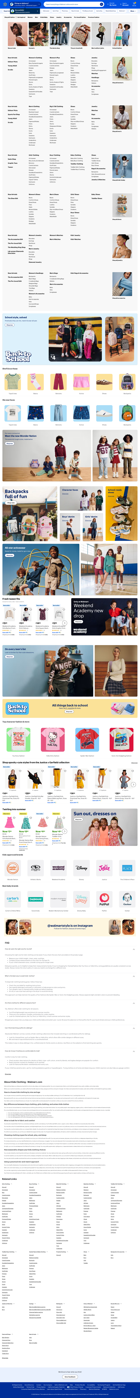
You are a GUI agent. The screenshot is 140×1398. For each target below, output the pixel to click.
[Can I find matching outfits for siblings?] (134, 1027)
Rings (93, 68)
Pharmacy (65, 11)
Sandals (73, 77)
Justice (112, 1320)
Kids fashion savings (34, 1315)
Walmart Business (94, 1389)
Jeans (30, 70)
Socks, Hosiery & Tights (36, 87)
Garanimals (87, 1320)
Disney (112, 1307)
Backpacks (95, 81)
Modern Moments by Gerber (91, 1328)
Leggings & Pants (6, 1211)
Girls (85, 1260)
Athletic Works (87, 1309)
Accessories (68, 17)
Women (30, 17)
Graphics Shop (6, 1348)
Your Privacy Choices (77, 1387)
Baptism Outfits (60, 1192)
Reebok (113, 1328)
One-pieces (59, 1219)
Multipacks (5, 1214)
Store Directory (29, 1385)
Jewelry (58, 17)
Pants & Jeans (54, 170)
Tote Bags (32, 288)
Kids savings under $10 (35, 1317)
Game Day (99, 11)
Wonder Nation (88, 1331)
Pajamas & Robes (34, 121)
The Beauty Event (87, 11)
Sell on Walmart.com (61, 1385)
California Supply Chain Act (56, 1387)
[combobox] (74, 4)
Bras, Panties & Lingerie (36, 63)
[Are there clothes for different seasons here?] (134, 1002)
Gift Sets (58, 1206)
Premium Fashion (93, 17)
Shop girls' (59, 1312)
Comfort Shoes (75, 63)
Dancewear (32, 168)
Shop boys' (59, 1309)
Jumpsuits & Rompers (7, 1208)
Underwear (32, 142)
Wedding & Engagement (99, 70)
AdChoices (121, 1387)
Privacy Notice (41, 1387)
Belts (93, 89)
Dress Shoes (74, 65)
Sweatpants (5, 1232)
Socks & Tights (6, 1227)
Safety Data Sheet (18, 1387)
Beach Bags (32, 279)
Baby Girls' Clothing (77, 158)
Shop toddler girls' (61, 1323)
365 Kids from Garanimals (90, 1307)
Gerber (112, 1312)
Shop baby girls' (60, 1317)
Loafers (73, 75)
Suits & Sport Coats (34, 1219)
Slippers (73, 80)
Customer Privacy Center (93, 1387)
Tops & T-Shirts (33, 179)
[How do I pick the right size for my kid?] (134, 948)
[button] (112, 4)
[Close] (38, 11)
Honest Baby (114, 1317)
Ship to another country (22, 12)
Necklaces (95, 65)
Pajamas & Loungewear (36, 77)
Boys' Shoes (95, 165)
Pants (30, 124)
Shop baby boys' (60, 1315)
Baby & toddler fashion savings (37, 1307)
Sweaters (31, 89)
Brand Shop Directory (71, 1389)
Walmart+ (122, 11)
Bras (3, 1192)
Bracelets (94, 61)
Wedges (73, 84)
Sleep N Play (59, 1230)
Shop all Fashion (10, 17)
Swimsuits (32, 94)
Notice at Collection (109, 1387)
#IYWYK (104, 1389)
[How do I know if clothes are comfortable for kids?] (134, 1050)
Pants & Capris (33, 80)
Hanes (112, 1315)
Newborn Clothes (60, 1190)
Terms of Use (30, 1387)
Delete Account (114, 1389)
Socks (30, 131)
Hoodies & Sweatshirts (35, 117)
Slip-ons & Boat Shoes (77, 121)
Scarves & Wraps (34, 304)
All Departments (17, 1385)
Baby (85, 1255)
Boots (72, 61)
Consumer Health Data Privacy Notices (33, 1389)
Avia (85, 1312)
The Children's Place (116, 1325)
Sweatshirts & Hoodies (35, 91)
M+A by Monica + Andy (90, 1325)
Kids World (5, 1351)
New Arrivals (75, 11)
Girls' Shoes (95, 163)
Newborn (86, 1190)
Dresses (31, 68)
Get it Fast (56, 11)
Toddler (86, 1263)
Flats (72, 68)
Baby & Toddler (33, 1343)
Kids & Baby (44, 17)
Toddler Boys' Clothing (78, 169)
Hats (93, 92)
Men (36, 17)
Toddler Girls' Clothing (77, 167)
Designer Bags (33, 283)
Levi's (112, 1323)
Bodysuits (59, 1195)
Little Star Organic (88, 1323)
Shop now (134, 763)
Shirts (30, 126)
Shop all (4, 1187)
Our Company (48, 1385)
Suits (30, 133)
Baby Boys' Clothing (77, 161)
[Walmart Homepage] (5, 4)
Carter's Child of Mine (89, 1315)
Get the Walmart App (119, 1385)
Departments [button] (8, 11)
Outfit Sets (32, 75)
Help (71, 1385)
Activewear (32, 61)
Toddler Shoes (96, 161)
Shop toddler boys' (61, 1320)
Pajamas (58, 1216)
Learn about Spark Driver (54, 1389)
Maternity (32, 73)
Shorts (31, 82)
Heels (72, 70)
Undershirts (32, 140)
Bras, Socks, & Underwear (36, 161)
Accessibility (91, 1385)
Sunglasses (95, 94)
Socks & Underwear (55, 177)
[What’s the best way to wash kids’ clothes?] (134, 975)
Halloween (46, 11)
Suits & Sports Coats (7, 1289)
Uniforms (32, 184)
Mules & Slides (75, 73)
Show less (8, 1074)
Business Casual (34, 112)
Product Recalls (80, 1385)
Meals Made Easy (111, 11)
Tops (30, 96)
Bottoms (31, 163)
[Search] (101, 4)
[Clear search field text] (96, 4)
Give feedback (70, 1377)
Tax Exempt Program (103, 1385)
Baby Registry (5, 1337)
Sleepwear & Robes (55, 126)
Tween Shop (5, 1353)
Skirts (30, 84)
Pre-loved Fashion (80, 17)
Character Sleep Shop (7, 1343)
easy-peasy (86, 1317)
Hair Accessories (34, 299)
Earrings (94, 63)
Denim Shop (5, 1345)
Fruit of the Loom (115, 1309)
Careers (38, 1385)
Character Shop (6, 1340)
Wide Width (74, 87)
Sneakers (73, 82)
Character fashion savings (36, 1312)
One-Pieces (32, 1271)
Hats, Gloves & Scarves (98, 174)
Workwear (32, 145)
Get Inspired (21, 17)
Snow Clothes (60, 1232)
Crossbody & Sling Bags (57, 279)
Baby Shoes (95, 158)
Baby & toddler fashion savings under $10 (40, 1309)
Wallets (94, 83)
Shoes (52, 17)
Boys (85, 1257)
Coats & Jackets (33, 65)
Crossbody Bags (34, 281)
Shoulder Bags (33, 286)
